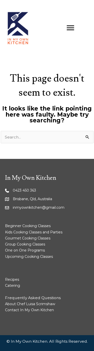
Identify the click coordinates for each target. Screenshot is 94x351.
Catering (12, 285)
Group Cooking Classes (25, 244)
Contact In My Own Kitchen (29, 310)
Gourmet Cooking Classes (27, 238)
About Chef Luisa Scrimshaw (30, 304)
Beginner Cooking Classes (28, 226)
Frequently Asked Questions (33, 297)
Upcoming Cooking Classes (29, 256)
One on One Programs (25, 250)
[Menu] (70, 28)
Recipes (12, 279)
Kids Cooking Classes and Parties (33, 232)
